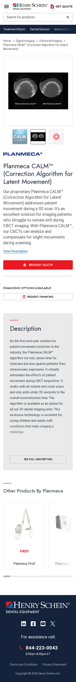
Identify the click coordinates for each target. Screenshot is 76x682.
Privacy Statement (54, 664)
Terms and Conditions (24, 664)
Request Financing (40, 297)
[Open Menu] (6, 6)
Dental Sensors (40, 29)
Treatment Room (14, 29)
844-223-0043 (42, 648)
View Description (15, 251)
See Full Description (38, 459)
